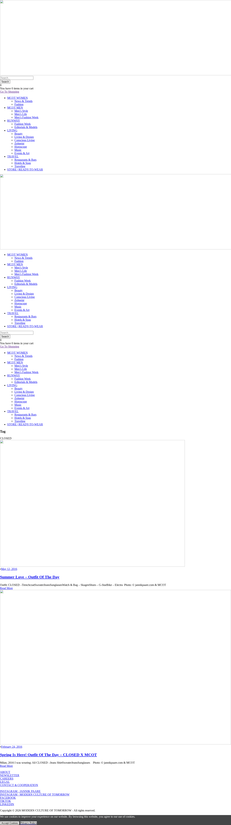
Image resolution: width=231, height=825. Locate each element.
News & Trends (23, 101)
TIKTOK (5, 801)
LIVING (12, 130)
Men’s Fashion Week (26, 117)
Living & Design (24, 136)
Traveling (19, 166)
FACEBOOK (8, 797)
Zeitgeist (19, 143)
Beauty (18, 133)
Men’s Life (20, 114)
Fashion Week (22, 123)
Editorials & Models (25, 127)
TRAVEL (13, 156)
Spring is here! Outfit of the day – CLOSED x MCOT (48, 754)
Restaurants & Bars (25, 159)
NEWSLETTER (9, 775)
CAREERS (6, 778)
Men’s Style (21, 110)
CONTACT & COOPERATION (19, 785)
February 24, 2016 (11, 746)
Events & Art (21, 153)
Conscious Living (24, 140)
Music (17, 149)
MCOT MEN (15, 107)
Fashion (18, 104)
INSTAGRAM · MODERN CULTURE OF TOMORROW (34, 794)
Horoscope (20, 146)
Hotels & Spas (22, 163)
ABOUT (5, 772)
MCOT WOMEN (17, 97)
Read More (6, 588)
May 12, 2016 (9, 569)
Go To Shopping (9, 91)
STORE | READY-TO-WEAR (25, 169)
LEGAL (5, 781)
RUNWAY (13, 120)
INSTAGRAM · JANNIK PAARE (20, 791)
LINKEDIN (7, 804)
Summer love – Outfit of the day (29, 577)
